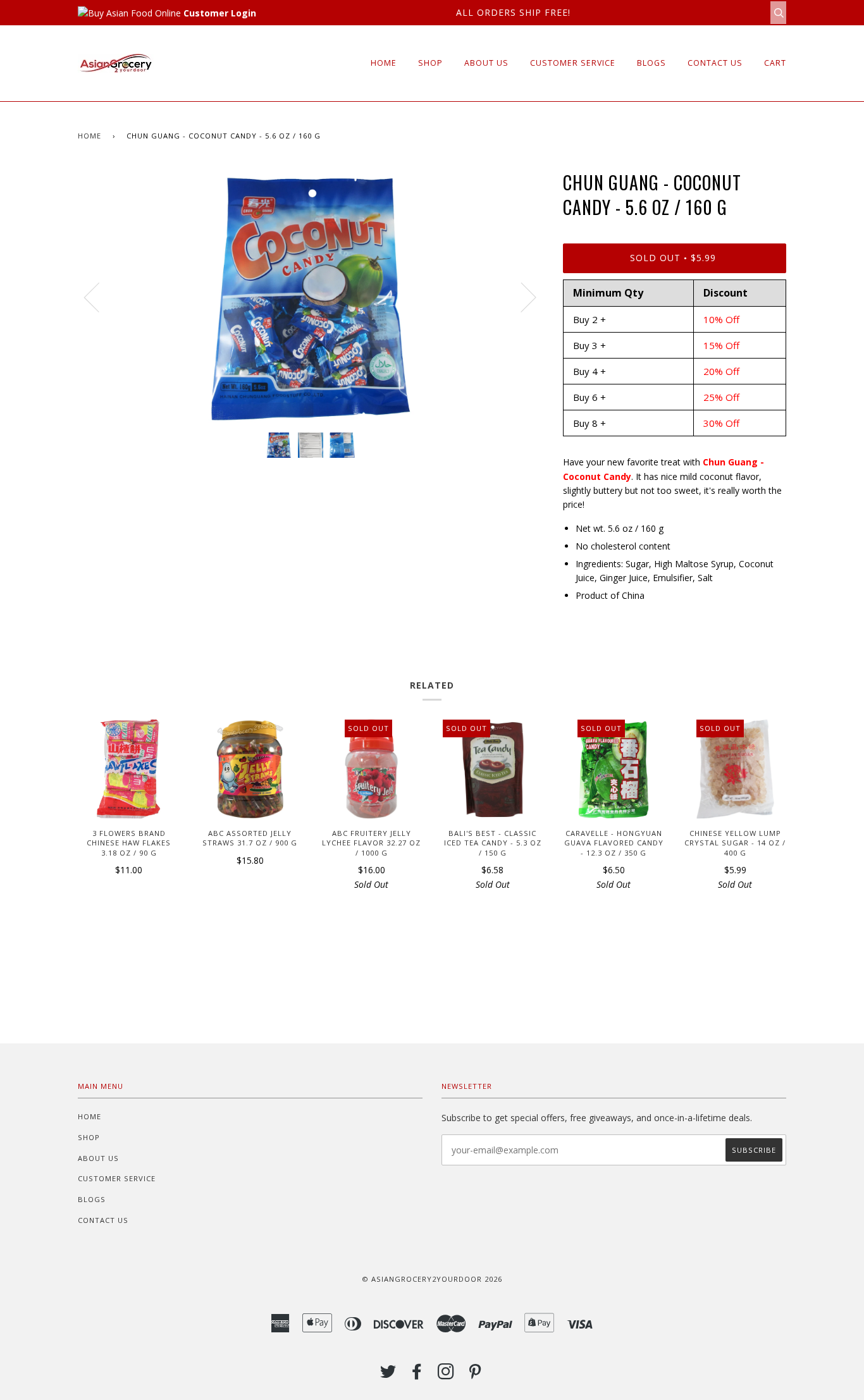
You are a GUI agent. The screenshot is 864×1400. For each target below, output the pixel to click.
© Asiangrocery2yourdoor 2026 (432, 1279)
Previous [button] (99, 296)
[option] (311, 296)
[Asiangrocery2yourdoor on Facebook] (417, 1375)
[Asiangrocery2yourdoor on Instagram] (446, 1375)
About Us (486, 63)
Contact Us (715, 63)
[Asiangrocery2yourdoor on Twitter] (388, 1375)
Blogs (651, 63)
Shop (430, 63)
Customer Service (572, 63)
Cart (775, 63)
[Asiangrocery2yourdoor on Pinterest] (475, 1375)
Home (384, 63)
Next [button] (521, 296)
